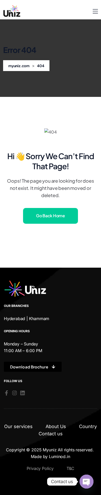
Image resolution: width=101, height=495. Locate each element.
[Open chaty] (86, 482)
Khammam (39, 318)
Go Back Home (50, 215)
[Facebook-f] (6, 393)
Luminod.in (59, 456)
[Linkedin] (22, 393)
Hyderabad (14, 318)
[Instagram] (14, 393)
